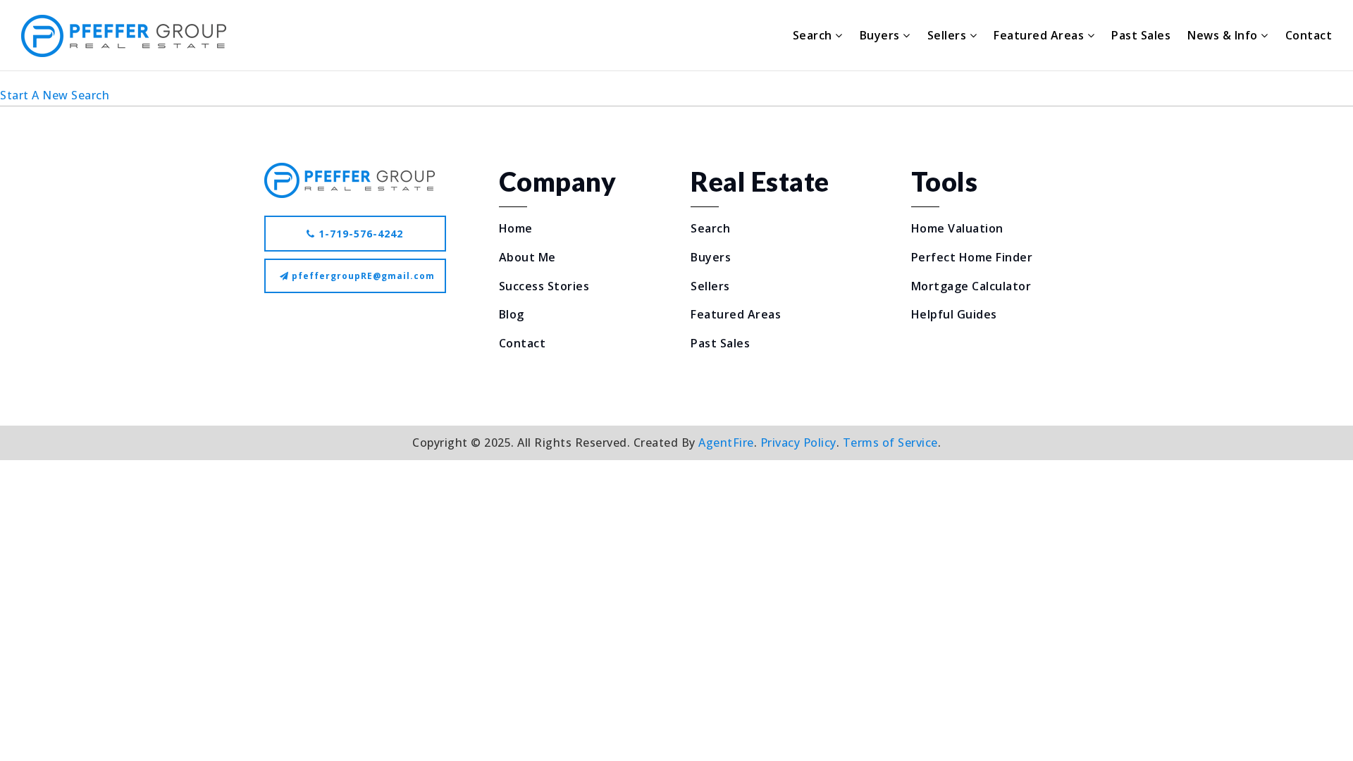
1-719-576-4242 (359, 233)
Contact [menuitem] (1309, 35)
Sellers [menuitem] (948, 35)
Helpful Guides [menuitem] (954, 314)
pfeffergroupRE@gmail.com (363, 276)
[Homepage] (123, 36)
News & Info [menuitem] (1224, 35)
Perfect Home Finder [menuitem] (972, 257)
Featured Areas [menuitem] (1040, 35)
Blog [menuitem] (511, 314)
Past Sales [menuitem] (1140, 35)
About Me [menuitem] (527, 257)
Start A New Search (54, 95)
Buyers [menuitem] (881, 35)
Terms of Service (890, 442)
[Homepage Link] (349, 179)
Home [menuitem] (516, 228)
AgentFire (726, 442)
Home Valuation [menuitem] (957, 228)
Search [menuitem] (814, 35)
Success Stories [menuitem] (544, 286)
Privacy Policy (798, 442)
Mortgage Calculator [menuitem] (971, 286)
